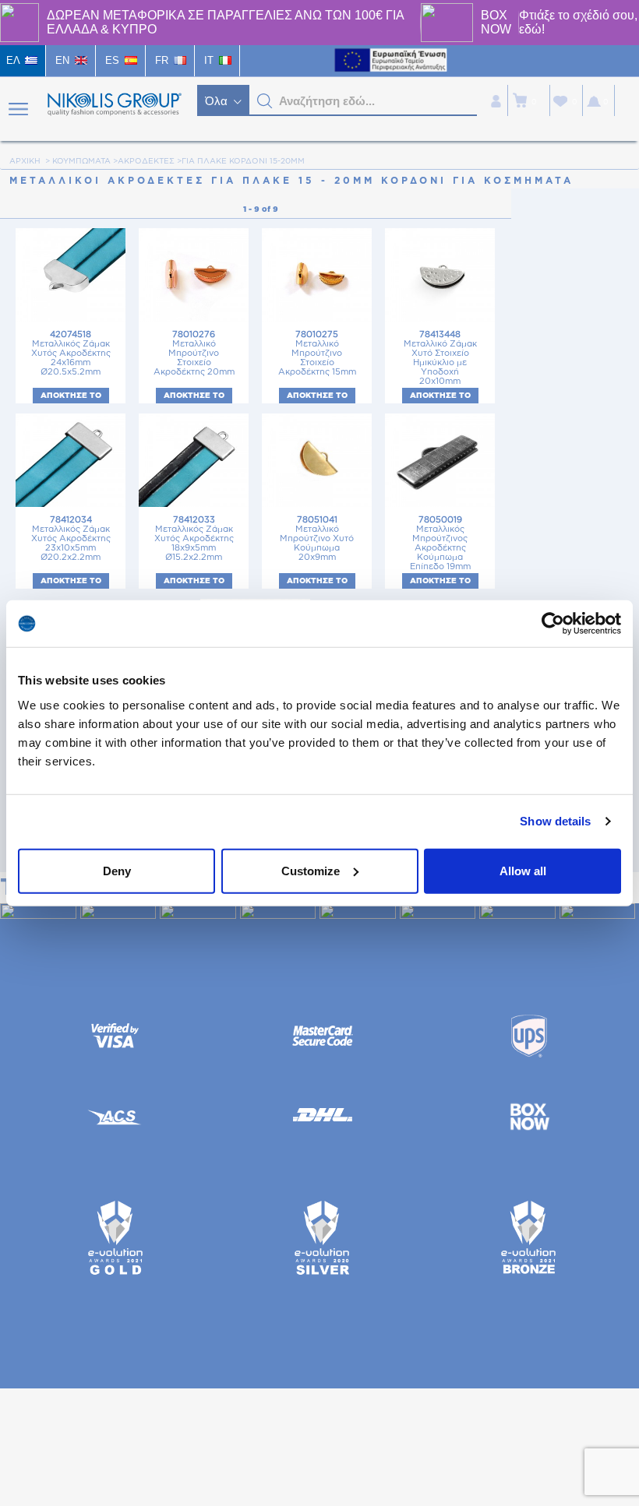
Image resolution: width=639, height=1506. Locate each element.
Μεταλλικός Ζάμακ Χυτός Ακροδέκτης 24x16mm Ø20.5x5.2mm (71, 353)
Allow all (523, 870)
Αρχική (25, 161)
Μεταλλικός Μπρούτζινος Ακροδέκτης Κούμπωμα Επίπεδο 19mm (440, 543)
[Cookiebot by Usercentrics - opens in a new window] (553, 623)
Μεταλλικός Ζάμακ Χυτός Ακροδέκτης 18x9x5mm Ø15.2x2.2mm (194, 538)
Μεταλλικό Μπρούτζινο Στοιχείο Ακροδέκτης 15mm (317, 353)
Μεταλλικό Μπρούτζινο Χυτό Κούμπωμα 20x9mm (317, 538)
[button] (265, 101)
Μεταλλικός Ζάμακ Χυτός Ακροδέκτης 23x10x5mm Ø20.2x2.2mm (71, 538)
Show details (555, 821)
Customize (310, 870)
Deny (117, 870)
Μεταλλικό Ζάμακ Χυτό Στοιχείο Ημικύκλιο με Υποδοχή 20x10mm (440, 357)
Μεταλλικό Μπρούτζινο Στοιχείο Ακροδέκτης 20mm (194, 353)
